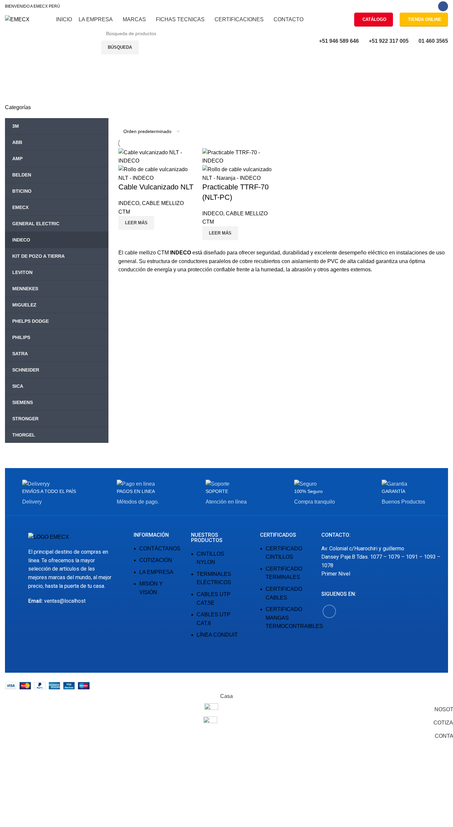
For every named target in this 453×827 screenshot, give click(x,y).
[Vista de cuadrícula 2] (122, 118)
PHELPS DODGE (30, 321)
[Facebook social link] (443, 6)
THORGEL (23, 435)
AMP (17, 158)
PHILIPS (21, 337)
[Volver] (13, 76)
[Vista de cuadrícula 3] (134, 118)
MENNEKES (25, 288)
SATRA (20, 353)
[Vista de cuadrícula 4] (147, 118)
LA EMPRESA (156, 572)
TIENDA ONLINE (424, 19)
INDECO (21, 239)
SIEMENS (22, 402)
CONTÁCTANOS (159, 548)
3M (15, 126)
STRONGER (25, 418)
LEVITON (22, 272)
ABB (17, 142)
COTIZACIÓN (155, 560)
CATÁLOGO (374, 19)
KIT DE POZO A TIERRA (38, 256)
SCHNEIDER (25, 370)
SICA (17, 386)
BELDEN (21, 174)
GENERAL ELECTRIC (35, 223)
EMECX (20, 207)
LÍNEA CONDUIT (217, 635)
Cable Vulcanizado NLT (155, 187)
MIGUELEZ (24, 305)
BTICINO (22, 191)
